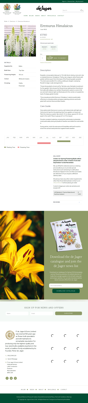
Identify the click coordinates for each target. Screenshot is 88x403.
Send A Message (12, 359)
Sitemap (69, 397)
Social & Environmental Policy (46, 397)
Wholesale (52, 15)
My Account (79, 1)
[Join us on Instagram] (15, 378)
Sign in (64, 1)
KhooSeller (67, 399)
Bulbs (31, 15)
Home (26, 15)
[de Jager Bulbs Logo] (44, 8)
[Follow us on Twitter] (11, 378)
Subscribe (68, 313)
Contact (60, 15)
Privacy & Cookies (32, 397)
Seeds (37, 15)
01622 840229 (57, 183)
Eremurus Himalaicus (24, 21)
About (43, 15)
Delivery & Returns (22, 397)
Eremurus (12, 21)
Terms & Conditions (60, 397)
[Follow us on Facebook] (7, 378)
